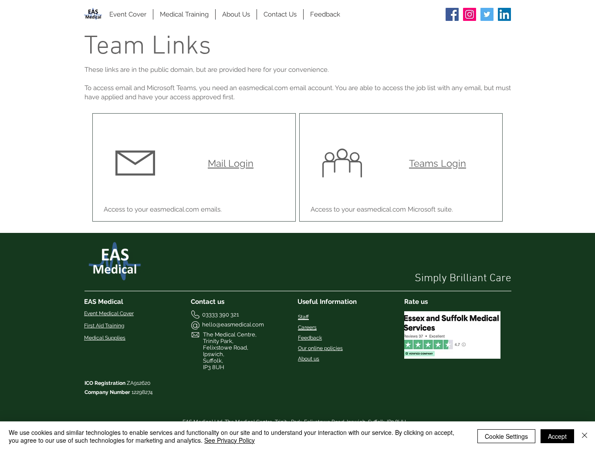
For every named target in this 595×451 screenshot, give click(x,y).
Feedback (310, 338)
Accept (557, 436)
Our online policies (320, 348)
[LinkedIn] (504, 14)
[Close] (584, 436)
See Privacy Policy (229, 440)
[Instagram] (469, 14)
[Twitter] (487, 14)
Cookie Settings (506, 436)
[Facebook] (452, 14)
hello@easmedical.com (233, 324)
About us (308, 359)
